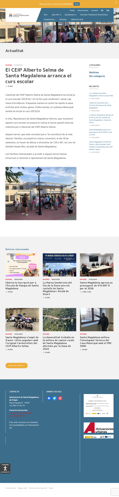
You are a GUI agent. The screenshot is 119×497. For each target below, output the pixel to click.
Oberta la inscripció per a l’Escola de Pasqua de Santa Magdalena (100, 105)
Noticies (8, 65)
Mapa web (22, 488)
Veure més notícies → (16, 365)
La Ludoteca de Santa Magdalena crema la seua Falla (101, 94)
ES (102, 10)
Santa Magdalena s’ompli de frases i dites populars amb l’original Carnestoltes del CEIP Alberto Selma (101, 145)
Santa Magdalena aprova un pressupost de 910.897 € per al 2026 (100, 132)
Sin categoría (97, 76)
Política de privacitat (38, 488)
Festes (72, 10)
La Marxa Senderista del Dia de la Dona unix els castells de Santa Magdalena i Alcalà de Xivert (101, 119)
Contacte (94, 10)
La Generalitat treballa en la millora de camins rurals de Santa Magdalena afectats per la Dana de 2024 (58, 343)
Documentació (83, 10)
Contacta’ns (10, 488)
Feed (51, 488)
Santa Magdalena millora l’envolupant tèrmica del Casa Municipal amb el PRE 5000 (96, 342)
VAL (108, 10)
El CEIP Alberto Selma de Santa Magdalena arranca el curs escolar (38, 75)
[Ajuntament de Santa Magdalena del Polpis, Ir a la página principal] (19, 15)
